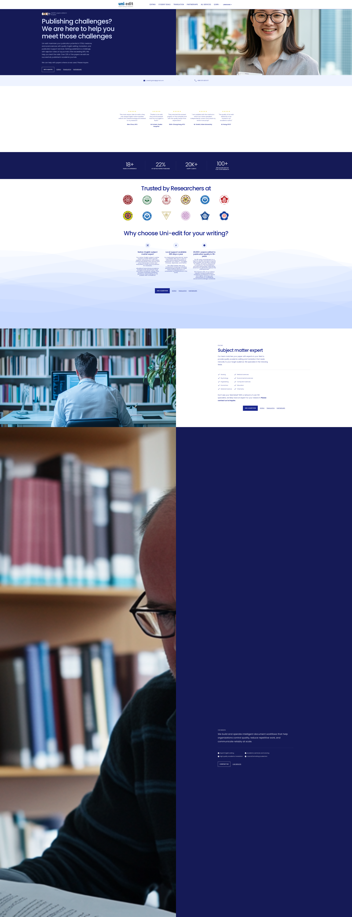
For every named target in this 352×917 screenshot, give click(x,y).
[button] (217, 4)
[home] (125, 4)
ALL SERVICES (206, 4)
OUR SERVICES (237, 764)
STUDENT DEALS (164, 4)
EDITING (153, 4)
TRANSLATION (178, 4)
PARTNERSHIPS (192, 4)
